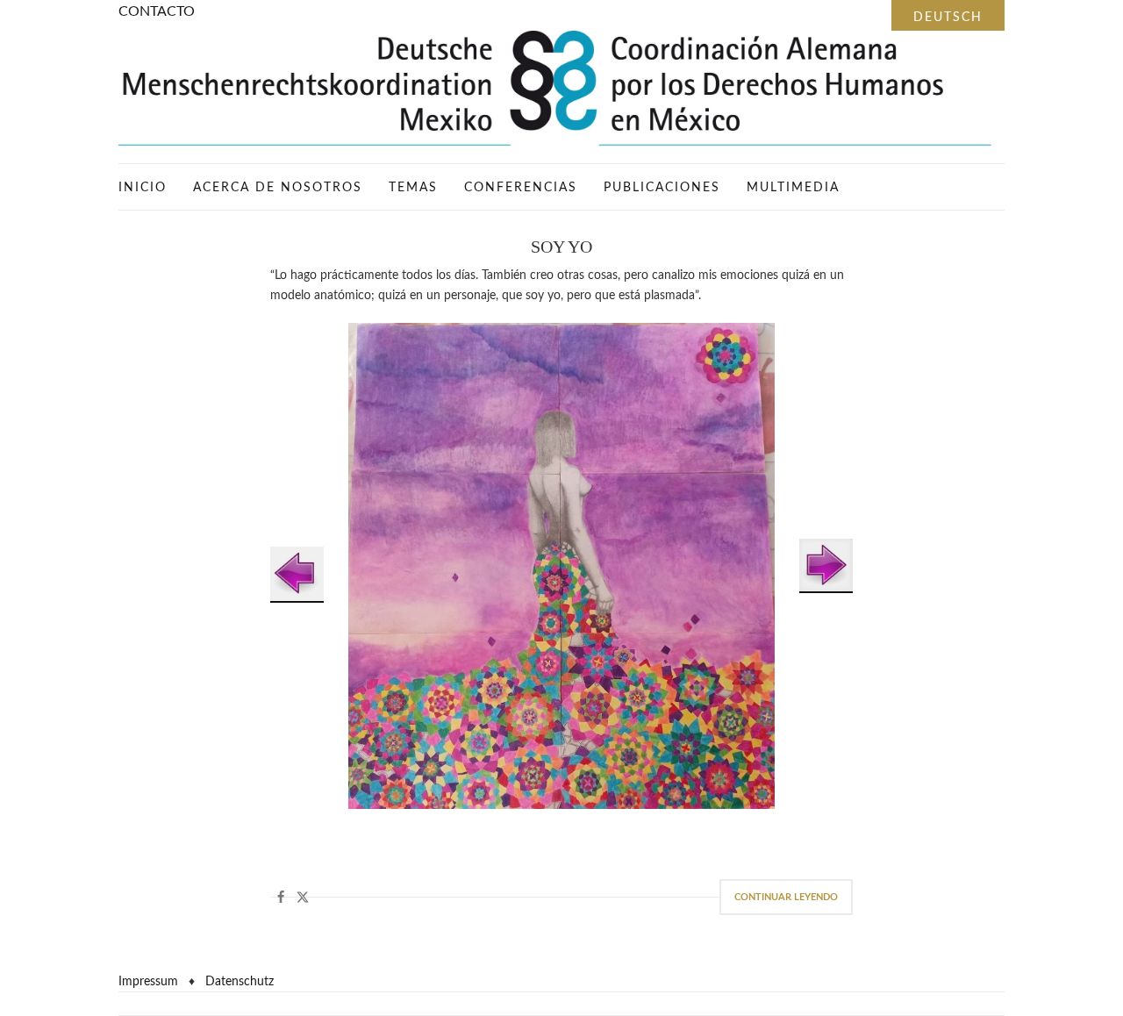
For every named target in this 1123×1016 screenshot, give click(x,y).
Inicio (142, 188)
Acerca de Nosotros (277, 188)
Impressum (148, 982)
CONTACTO (156, 11)
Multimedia (793, 188)
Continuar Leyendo (786, 897)
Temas (413, 188)
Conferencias (520, 188)
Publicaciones (662, 188)
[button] (281, 897)
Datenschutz (239, 982)
